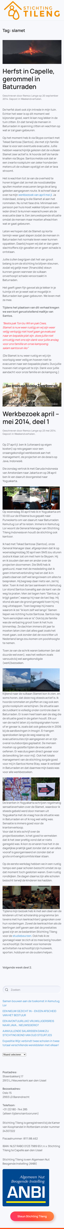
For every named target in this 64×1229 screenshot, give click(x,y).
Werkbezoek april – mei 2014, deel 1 (31, 417)
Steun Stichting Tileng (32, 1216)
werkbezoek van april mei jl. (35, 195)
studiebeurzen (22, 936)
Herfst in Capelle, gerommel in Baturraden (29, 79)
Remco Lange (30, 95)
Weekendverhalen (31, 98)
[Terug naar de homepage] (32, 10)
